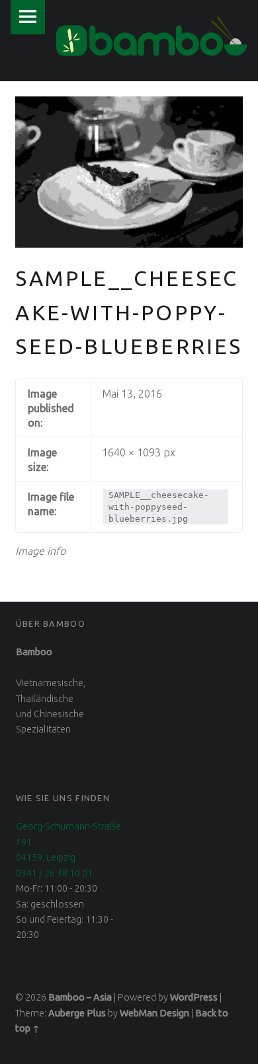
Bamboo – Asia (80, 997)
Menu (28, 17)
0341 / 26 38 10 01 (54, 873)
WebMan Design (154, 1013)
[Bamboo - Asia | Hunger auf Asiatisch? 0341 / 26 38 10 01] (151, 36)
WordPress (194, 997)
